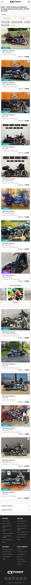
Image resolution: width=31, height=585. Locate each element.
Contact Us (20, 559)
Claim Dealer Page (7, 549)
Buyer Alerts (6, 521)
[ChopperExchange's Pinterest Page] (9, 578)
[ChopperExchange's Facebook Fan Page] (6, 578)
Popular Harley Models (6, 536)
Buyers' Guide (6, 523)
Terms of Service (22, 551)
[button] (4, 22)
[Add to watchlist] (28, 29)
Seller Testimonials (22, 532)
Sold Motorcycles (22, 534)
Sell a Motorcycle (22, 521)
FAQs (3, 542)
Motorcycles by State (6, 526)
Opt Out (19, 556)
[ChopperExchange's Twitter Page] (21, 578)
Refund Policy (21, 537)
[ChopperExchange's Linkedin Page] (13, 578)
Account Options (7, 554)
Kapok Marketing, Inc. (19, 582)
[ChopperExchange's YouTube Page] (25, 578)
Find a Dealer (6, 556)
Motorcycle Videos (7, 533)
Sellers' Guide (21, 523)
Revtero (19, 564)
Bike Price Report (22, 526)
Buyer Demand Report (21, 529)
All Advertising (6, 551)
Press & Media (21, 561)
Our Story (20, 549)
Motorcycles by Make (6, 530)
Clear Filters (13, 25)
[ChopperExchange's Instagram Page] (17, 578)
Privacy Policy (21, 554)
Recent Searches (7, 539)
